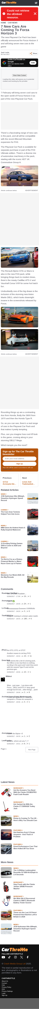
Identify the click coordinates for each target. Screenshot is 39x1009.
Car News (12, 23)
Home (3, 23)
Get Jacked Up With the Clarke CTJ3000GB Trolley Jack (24, 806)
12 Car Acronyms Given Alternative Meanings (9, 483)
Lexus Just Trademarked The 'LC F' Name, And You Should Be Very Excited (29, 483)
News (3, 494)
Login (4, 993)
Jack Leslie (5, 52)
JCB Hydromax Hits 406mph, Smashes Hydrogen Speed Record (13, 498)
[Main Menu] (36, 3)
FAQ (3, 985)
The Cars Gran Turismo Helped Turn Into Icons (10, 513)
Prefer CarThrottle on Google (16, 61)
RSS (3, 989)
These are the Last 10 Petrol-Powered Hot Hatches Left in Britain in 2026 (25, 915)
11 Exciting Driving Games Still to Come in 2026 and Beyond (11, 546)
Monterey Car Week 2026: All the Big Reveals (12, 576)
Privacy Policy (7, 469)
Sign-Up (4, 995)
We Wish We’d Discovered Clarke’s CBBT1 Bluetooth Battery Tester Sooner (24, 901)
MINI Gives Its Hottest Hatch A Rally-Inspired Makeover (13, 529)
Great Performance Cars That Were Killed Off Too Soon (25, 847)
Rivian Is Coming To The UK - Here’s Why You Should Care (25, 819)
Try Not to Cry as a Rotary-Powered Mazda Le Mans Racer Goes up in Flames (12, 561)
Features (17, 830)
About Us (5, 981)
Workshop (17, 788)
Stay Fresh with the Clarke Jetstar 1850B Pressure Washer (24, 886)
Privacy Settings (7, 991)
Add (33, 63)
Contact (4, 983)
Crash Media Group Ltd (15, 964)
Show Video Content (19, 75)
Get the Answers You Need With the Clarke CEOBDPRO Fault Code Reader (25, 792)
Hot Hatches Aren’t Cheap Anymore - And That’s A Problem (24, 834)
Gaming (4, 510)
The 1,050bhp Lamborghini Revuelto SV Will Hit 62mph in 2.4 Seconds (25, 872)
